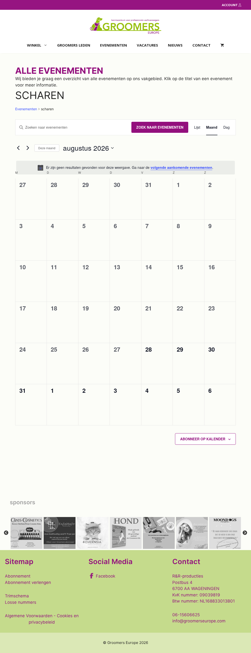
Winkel (34, 45)
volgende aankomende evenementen (181, 167)
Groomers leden (73, 45)
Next (244, 532)
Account (230, 5)
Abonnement (17, 576)
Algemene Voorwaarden (28, 615)
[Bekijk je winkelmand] (222, 45)
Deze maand (46, 148)
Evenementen (113, 45)
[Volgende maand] (28, 148)
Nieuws (175, 45)
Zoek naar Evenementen (159, 127)
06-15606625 (186, 614)
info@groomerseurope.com (199, 620)
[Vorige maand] (18, 148)
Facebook (105, 576)
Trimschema (17, 595)
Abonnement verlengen (28, 582)
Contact (201, 45)
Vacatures (147, 45)
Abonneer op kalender (202, 438)
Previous (6, 532)
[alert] (125, 167)
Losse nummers (20, 602)
